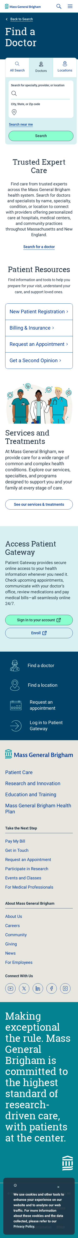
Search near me (21, 124)
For (18, 962)
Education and (30, 794)
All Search (17, 70)
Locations (65, 70)
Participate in (26, 868)
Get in (16, 850)
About (13, 916)
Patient (19, 772)
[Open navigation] (70, 6)
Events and (23, 877)
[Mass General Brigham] (23, 6)
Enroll (36, 633)
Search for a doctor (39, 247)
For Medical (29, 887)
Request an (28, 859)
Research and (32, 783)
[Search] (59, 6)
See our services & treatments (39, 504)
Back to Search (21, 19)
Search (41, 136)
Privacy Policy (24, 1226)
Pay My (15, 841)
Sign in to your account (36, 620)
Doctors (41, 71)
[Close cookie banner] (58, 1187)
